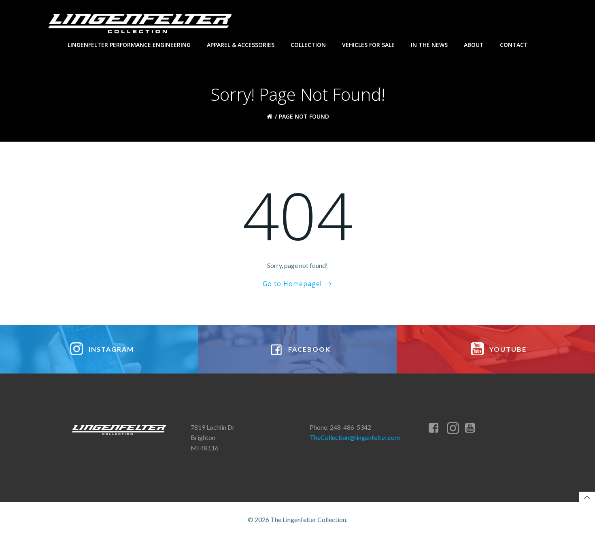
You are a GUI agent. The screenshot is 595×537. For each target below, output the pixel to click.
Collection (308, 45)
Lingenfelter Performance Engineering (129, 45)
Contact (514, 45)
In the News (429, 45)
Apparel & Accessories (240, 45)
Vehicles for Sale (368, 45)
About (474, 45)
